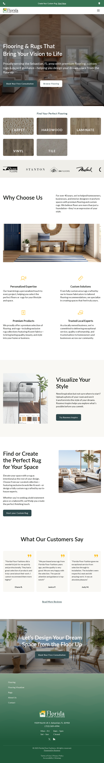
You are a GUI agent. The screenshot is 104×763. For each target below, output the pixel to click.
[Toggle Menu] (98, 10)
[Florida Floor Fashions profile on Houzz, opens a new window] (54, 739)
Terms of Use (46, 756)
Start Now (62, 3)
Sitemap (58, 758)
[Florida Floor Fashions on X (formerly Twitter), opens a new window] (49, 739)
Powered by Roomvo (52, 750)
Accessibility (48, 758)
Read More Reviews (52, 601)
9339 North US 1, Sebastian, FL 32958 (52, 723)
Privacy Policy (58, 756)
